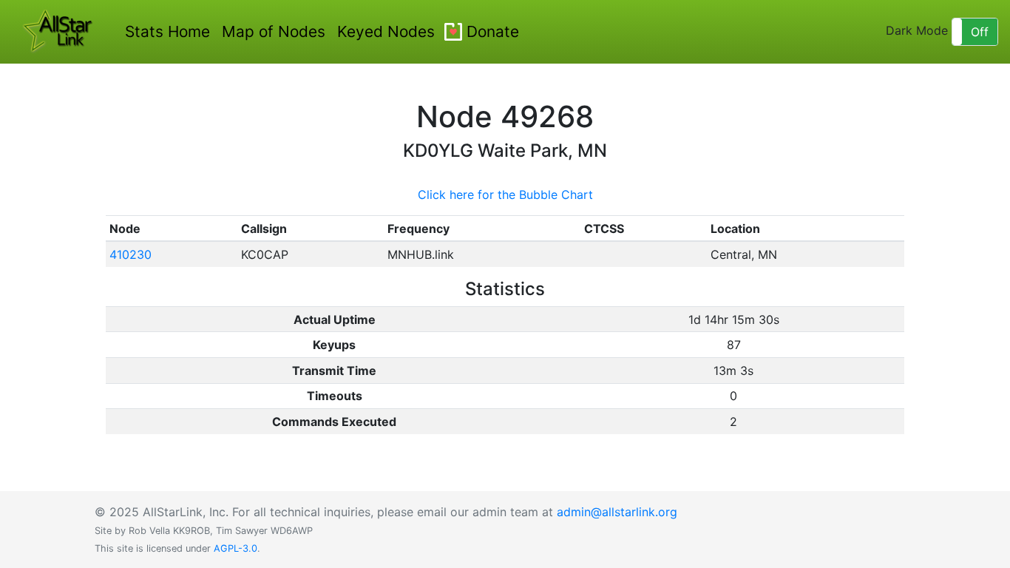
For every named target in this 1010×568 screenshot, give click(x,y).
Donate (493, 31)
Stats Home (167, 31)
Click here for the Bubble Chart (505, 194)
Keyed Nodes (386, 31)
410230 (130, 254)
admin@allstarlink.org (617, 511)
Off (980, 31)
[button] (975, 32)
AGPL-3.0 (235, 548)
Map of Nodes (273, 31)
